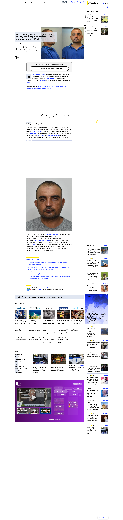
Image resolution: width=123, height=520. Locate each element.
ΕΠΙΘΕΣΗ (60, 297)
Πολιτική (23, 2)
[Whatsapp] (85, 28)
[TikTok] (83, 2)
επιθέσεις (42, 80)
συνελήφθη (37, 131)
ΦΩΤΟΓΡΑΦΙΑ (33, 297)
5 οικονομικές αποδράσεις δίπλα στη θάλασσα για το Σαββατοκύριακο (34, 323)
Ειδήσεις (17, 2)
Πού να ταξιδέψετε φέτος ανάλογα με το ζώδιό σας (35, 329)
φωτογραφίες (50, 78)
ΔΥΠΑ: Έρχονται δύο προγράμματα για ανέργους (19, 330)
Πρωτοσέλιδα (50, 2)
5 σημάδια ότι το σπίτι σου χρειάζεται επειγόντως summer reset (77, 330)
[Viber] (85, 31)
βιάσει (28, 82)
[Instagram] (77, 2)
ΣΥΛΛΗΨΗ (54, 297)
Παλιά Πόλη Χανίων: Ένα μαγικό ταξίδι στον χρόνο (35, 338)
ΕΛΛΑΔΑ (17, 28)
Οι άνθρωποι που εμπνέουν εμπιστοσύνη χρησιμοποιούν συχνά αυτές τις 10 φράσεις (48, 340)
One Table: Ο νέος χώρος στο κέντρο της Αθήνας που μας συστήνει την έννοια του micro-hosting (77, 323)
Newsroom (18, 361)
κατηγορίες (41, 135)
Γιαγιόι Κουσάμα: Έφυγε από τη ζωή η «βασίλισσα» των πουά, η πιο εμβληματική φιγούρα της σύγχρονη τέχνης (49, 331)
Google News (50, 287)
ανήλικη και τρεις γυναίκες (42, 240)
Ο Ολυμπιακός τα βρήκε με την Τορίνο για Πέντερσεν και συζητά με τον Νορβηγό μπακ (63, 331)
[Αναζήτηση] (107, 7)
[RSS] (72, 2)
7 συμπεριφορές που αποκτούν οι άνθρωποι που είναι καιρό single (48, 322)
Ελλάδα (37, 2)
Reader (42, 287)
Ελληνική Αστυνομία (38, 74)
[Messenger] (85, 25)
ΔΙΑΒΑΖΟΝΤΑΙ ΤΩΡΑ (32, 259)
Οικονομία (30, 2)
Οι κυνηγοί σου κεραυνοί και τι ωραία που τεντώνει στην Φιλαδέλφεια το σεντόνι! (63, 323)
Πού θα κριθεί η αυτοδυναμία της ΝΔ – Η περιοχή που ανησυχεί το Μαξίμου (21, 323)
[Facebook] (74, 2)
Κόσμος (42, 2)
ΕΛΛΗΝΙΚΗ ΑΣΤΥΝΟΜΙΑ (44, 297)
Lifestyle (57, 2)
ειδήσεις (40, 289)
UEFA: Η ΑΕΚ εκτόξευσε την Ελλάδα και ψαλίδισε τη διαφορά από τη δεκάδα (63, 340)
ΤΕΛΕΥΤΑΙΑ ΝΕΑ (92, 12)
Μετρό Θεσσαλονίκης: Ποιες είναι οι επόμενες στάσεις (20, 339)
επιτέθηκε (32, 244)
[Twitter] (80, 2)
